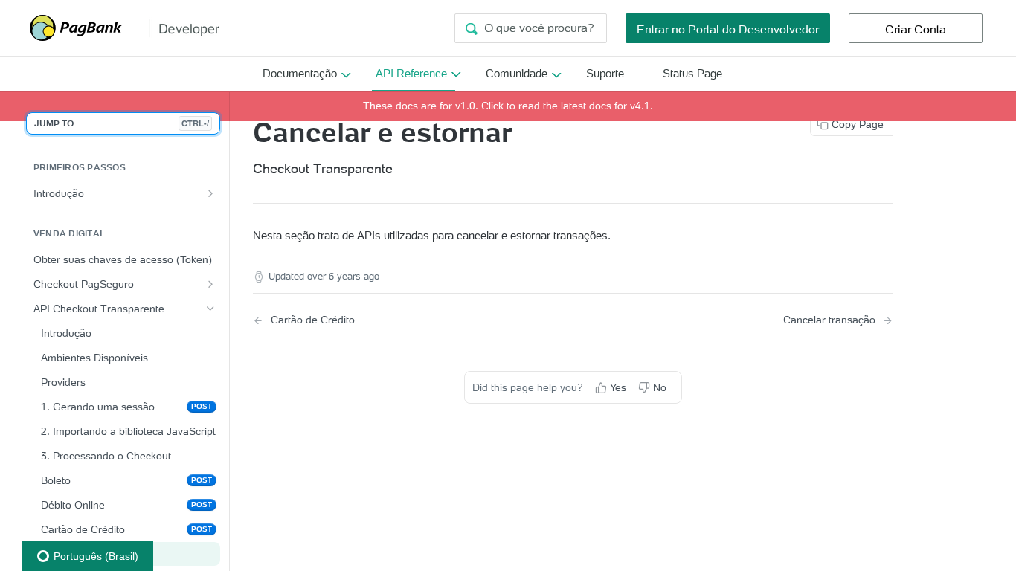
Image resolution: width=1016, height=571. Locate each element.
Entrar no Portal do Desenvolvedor (728, 29)
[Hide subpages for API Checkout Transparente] (210, 308)
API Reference (411, 73)
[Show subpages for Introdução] (210, 193)
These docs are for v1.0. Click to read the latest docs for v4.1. (508, 105)
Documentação (300, 73)
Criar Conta (915, 29)
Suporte (605, 73)
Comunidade (516, 73)
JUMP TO (121, 123)
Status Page (692, 73)
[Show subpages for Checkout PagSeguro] (210, 284)
